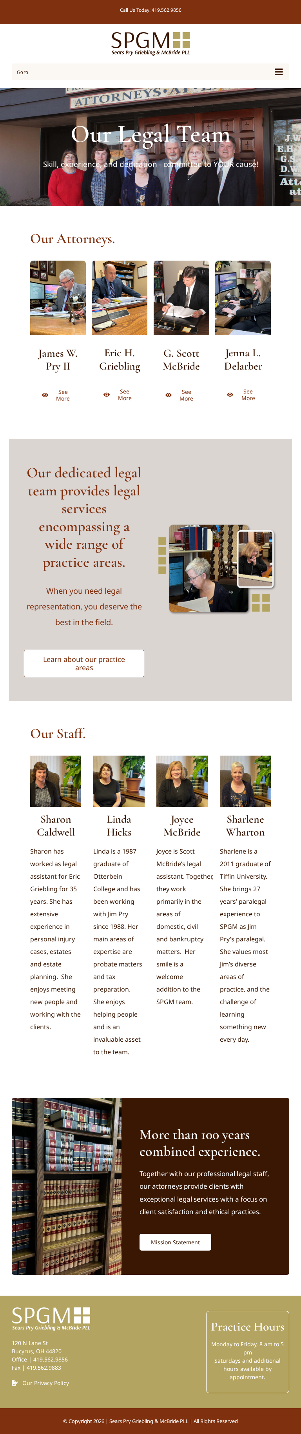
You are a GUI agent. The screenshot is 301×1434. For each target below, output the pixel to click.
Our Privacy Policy (45, 1383)
